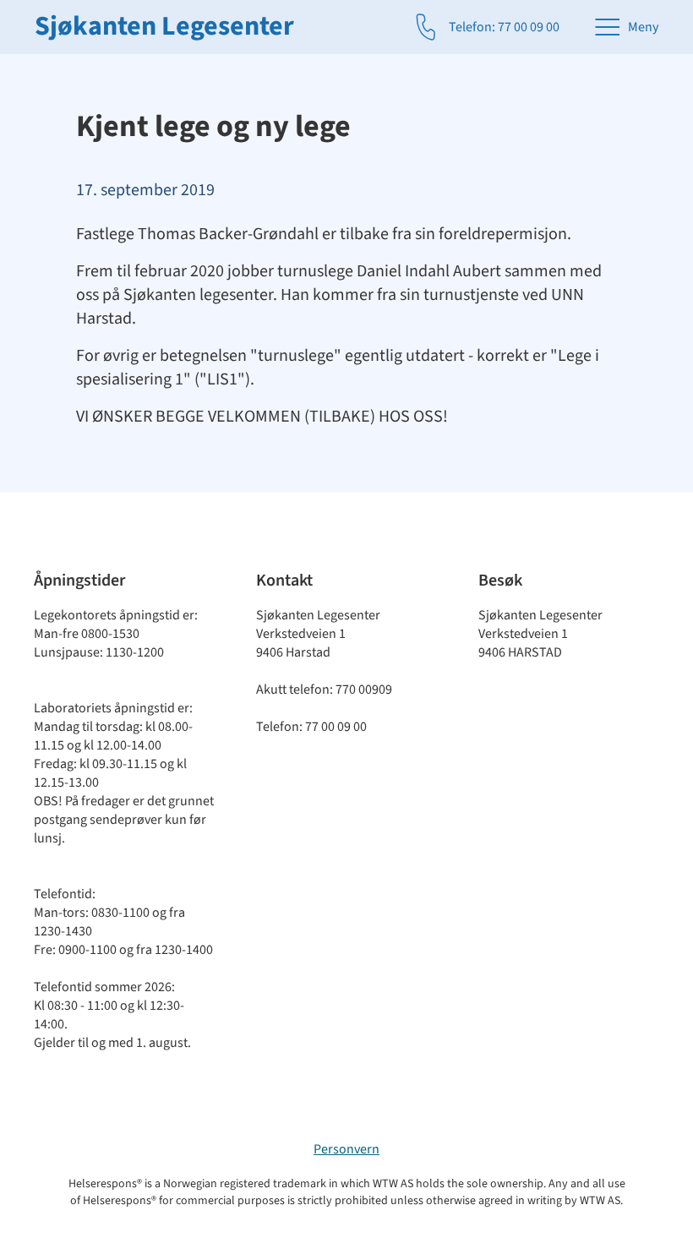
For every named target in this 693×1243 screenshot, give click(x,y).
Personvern (346, 1149)
